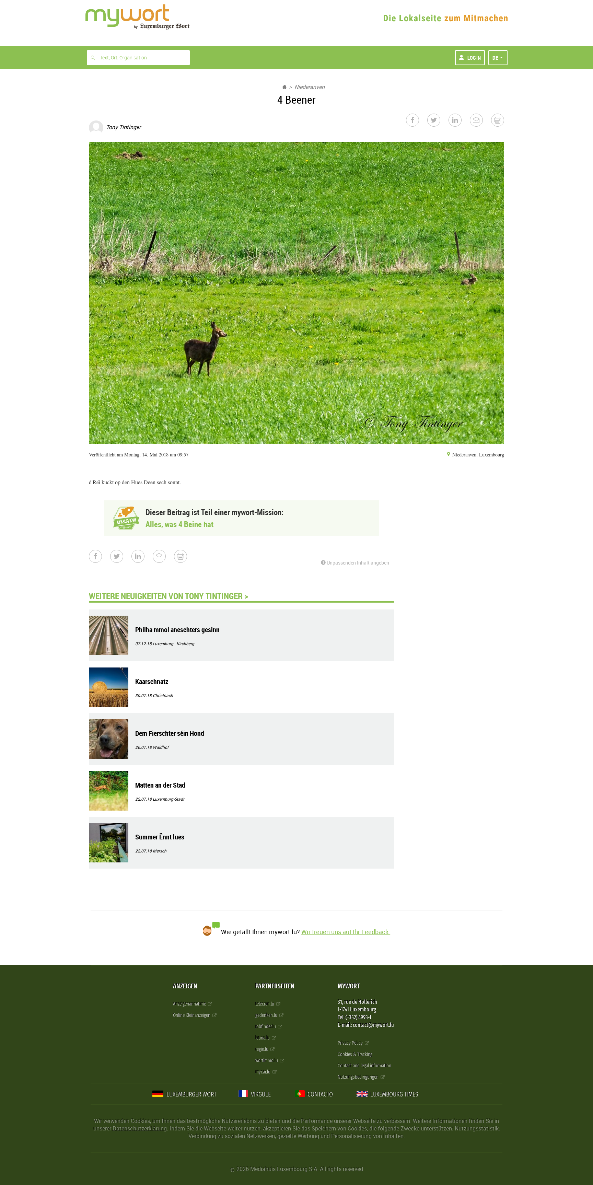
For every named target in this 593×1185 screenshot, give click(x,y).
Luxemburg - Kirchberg (173, 643)
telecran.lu (265, 1004)
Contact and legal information (364, 1066)
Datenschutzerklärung (140, 1128)
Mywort (349, 986)
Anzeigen (185, 986)
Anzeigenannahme (190, 1004)
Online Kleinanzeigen (192, 1015)
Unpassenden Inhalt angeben (357, 562)
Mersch (159, 850)
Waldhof (160, 747)
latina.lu (263, 1038)
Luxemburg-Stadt (168, 799)
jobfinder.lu (266, 1027)
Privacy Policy (351, 1043)
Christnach (163, 695)
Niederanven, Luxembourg (477, 454)
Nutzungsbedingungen (359, 1077)
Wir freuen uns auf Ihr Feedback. (345, 932)
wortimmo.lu (267, 1061)
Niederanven (309, 87)
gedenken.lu (266, 1015)
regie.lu (262, 1049)
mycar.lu (263, 1072)
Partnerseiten (274, 986)
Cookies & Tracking (355, 1054)
